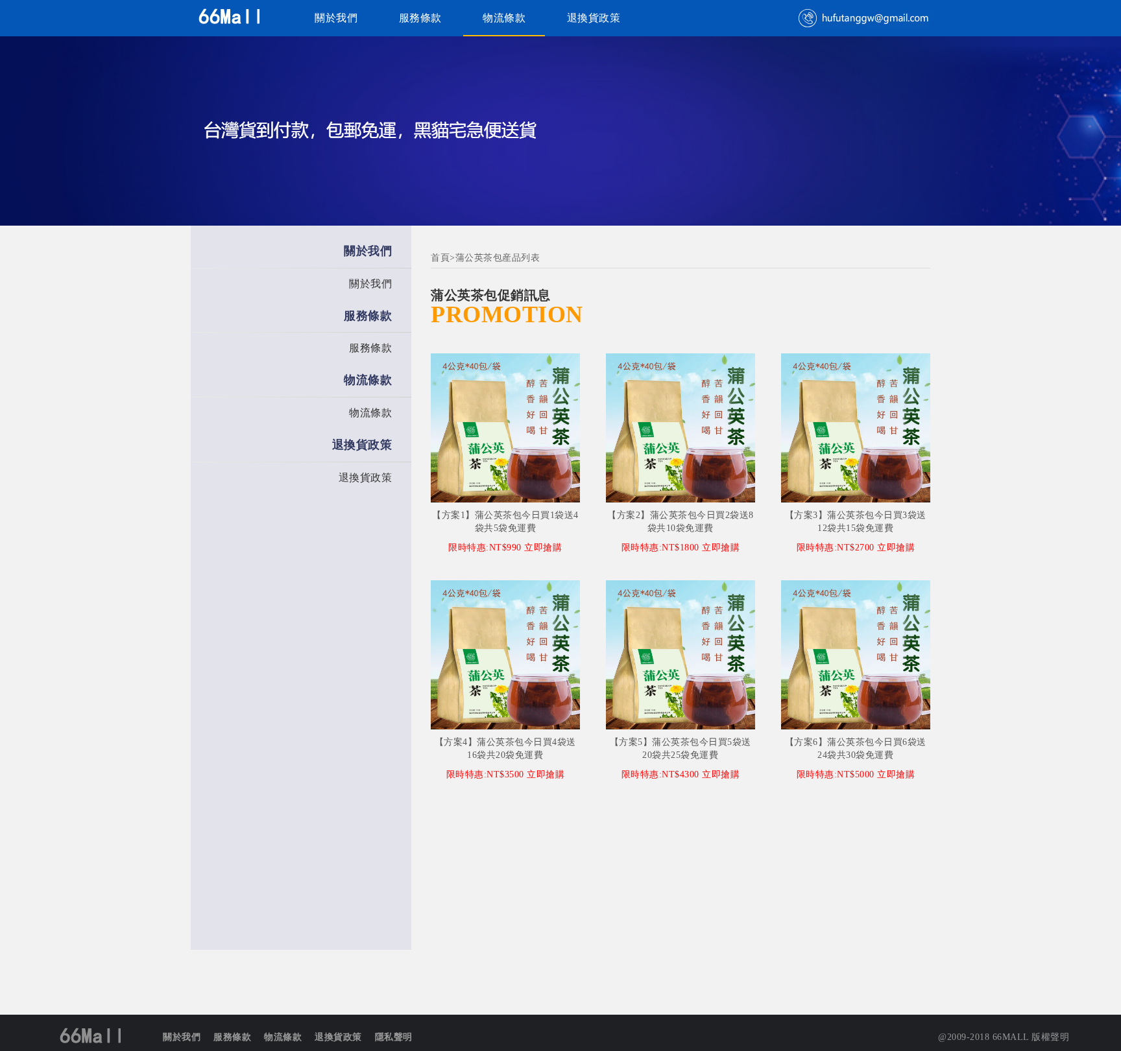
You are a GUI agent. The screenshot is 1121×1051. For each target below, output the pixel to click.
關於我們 (336, 17)
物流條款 (504, 17)
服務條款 (420, 17)
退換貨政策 (594, 17)
